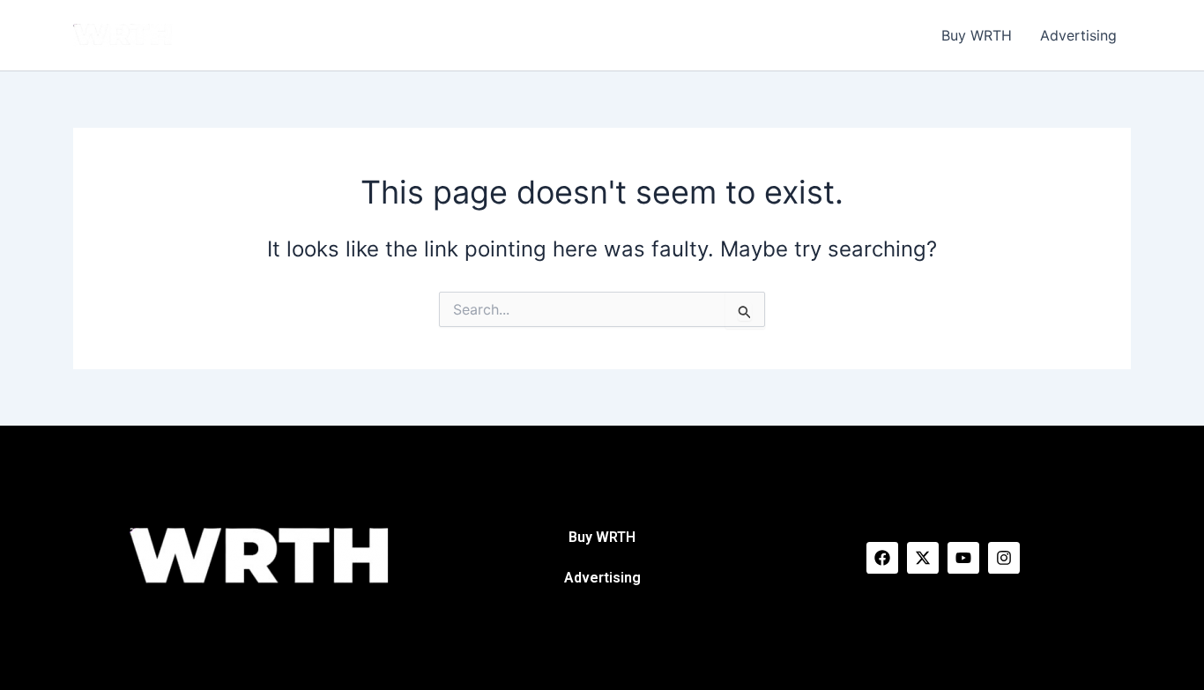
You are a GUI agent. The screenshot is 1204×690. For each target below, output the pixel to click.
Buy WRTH (976, 35)
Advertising (1078, 35)
